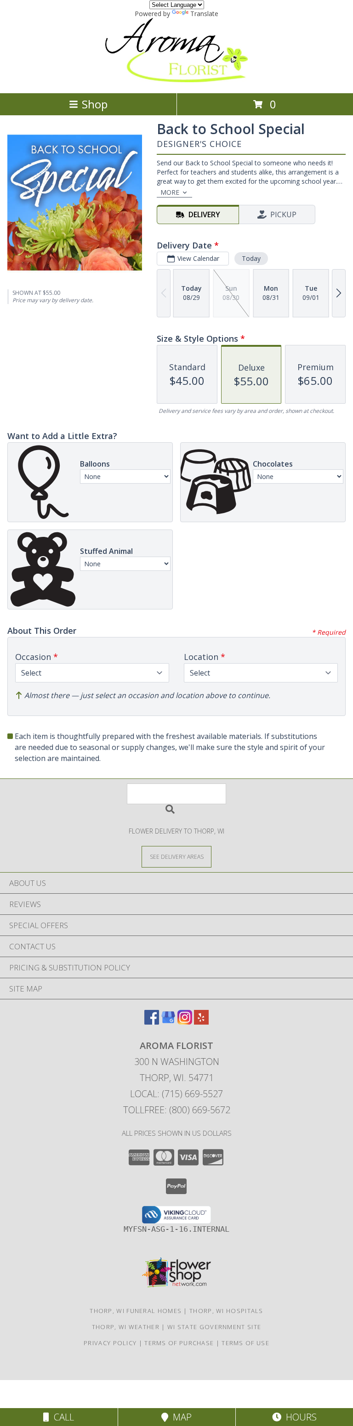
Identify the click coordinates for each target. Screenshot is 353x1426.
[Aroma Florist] (176, 79)
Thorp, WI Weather (125, 1327)
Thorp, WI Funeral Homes (136, 1311)
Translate (204, 13)
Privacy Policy (110, 1343)
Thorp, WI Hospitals (226, 1311)
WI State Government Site (214, 1327)
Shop (95, 104)
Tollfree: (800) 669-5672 (176, 1110)
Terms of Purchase (179, 1343)
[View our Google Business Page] (168, 1021)
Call (61, 1417)
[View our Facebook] (151, 1021)
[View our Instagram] (184, 1021)
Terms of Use (245, 1343)
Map (180, 1417)
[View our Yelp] (201, 1021)
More (169, 192)
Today (251, 258)
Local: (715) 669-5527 (176, 1094)
